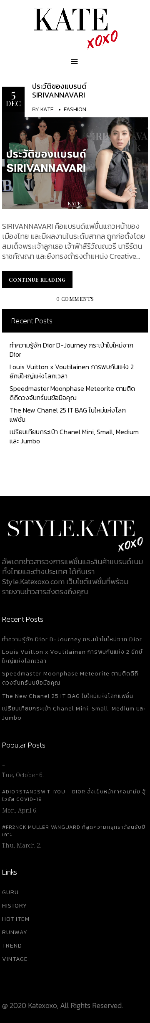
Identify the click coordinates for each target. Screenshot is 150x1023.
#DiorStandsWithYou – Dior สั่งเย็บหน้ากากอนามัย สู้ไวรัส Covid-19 (74, 795)
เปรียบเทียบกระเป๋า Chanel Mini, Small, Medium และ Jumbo (74, 436)
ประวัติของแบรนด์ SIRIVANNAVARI (59, 91)
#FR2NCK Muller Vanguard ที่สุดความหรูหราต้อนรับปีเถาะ (73, 830)
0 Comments (75, 299)
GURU (10, 892)
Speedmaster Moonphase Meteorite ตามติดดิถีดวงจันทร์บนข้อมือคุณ (72, 393)
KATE (47, 109)
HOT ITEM (16, 919)
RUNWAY (15, 932)
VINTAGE (15, 959)
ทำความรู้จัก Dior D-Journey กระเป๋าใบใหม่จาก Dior (71, 349)
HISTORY (14, 905)
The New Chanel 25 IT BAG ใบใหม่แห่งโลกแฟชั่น (68, 414)
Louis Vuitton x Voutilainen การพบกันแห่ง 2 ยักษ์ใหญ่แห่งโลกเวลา (72, 371)
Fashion (75, 109)
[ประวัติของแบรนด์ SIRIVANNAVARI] (75, 159)
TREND (12, 945)
